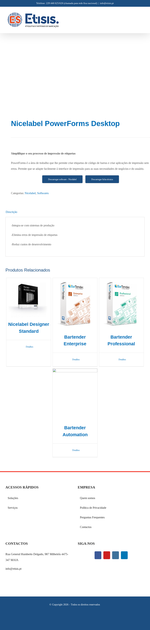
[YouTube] (106, 555)
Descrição (11, 211)
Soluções (13, 498)
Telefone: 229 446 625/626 (49, 3)
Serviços (13, 507)
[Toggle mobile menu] (143, 17)
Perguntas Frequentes (92, 517)
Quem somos (87, 498)
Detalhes (29, 347)
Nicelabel (30, 193)
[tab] (75, 212)
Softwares (43, 193)
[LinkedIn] (124, 555)
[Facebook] (98, 555)
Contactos (85, 527)
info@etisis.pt (107, 3)
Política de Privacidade (93, 507)
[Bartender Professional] (121, 304)
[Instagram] (115, 555)
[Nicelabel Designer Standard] (28, 297)
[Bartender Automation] (75, 395)
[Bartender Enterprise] (75, 304)
